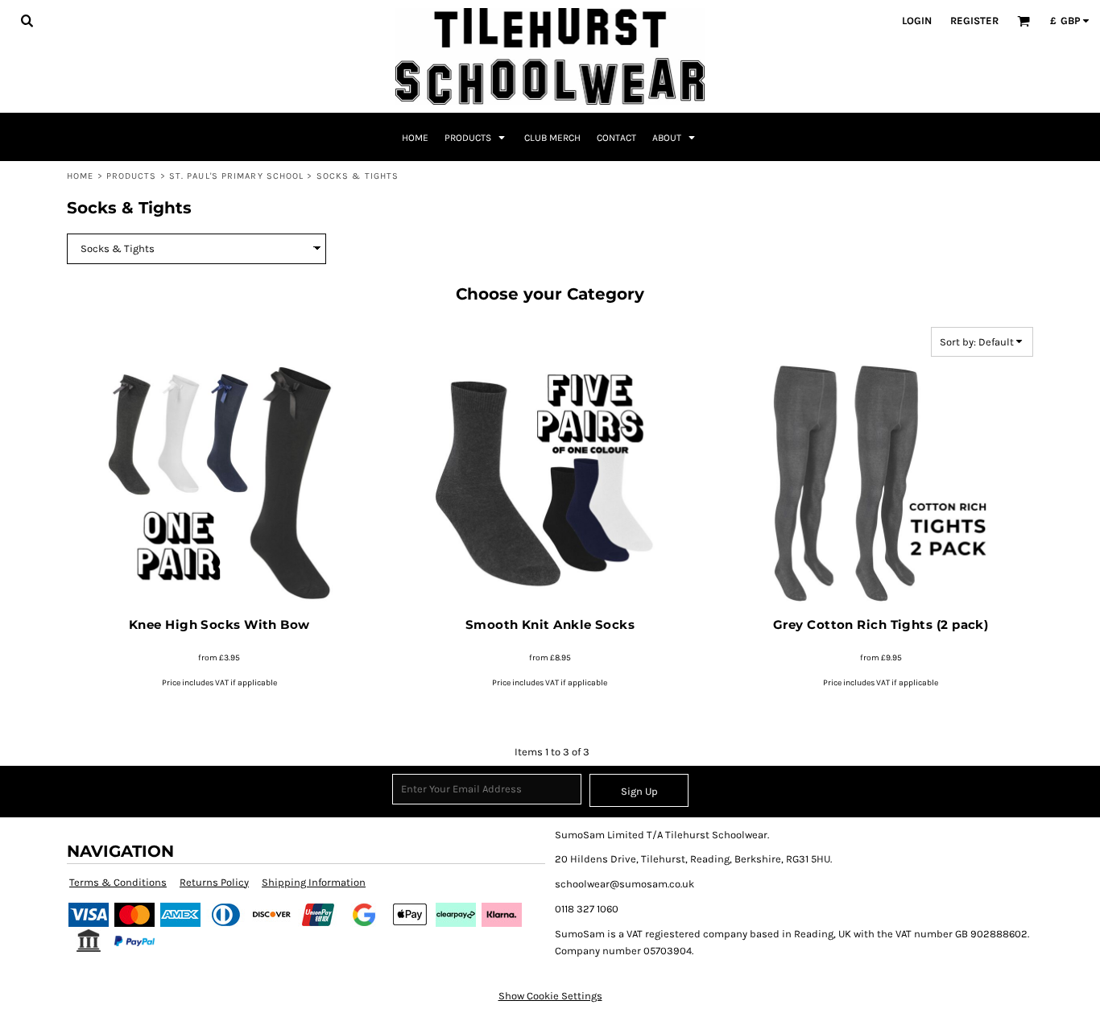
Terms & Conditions (118, 882)
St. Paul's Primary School (236, 176)
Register (974, 20)
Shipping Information (314, 882)
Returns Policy (214, 882)
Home (80, 176)
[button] (26, 20)
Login (917, 20)
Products (131, 176)
